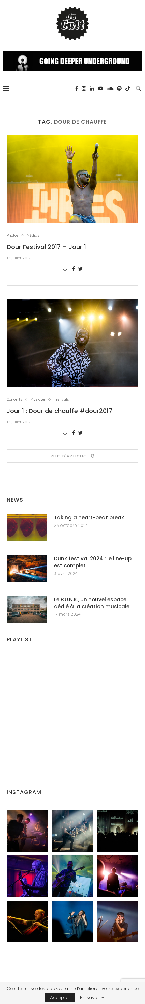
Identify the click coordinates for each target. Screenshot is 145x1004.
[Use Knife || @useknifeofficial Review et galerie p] (117, 831)
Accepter (60, 997)
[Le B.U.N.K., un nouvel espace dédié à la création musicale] (27, 609)
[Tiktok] (127, 88)
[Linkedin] (92, 88)
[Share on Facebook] (73, 269)
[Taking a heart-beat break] (27, 527)
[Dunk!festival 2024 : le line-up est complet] (27, 568)
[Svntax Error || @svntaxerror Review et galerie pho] (27, 876)
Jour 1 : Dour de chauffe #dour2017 (59, 410)
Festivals (61, 399)
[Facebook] (76, 88)
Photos (12, 235)
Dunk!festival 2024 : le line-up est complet (93, 562)
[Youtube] (100, 88)
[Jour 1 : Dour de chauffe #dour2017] (72, 343)
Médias (33, 235)
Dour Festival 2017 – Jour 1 (46, 246)
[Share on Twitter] (80, 269)
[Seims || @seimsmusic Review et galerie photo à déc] (72, 876)
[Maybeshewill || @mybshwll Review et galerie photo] (27, 831)
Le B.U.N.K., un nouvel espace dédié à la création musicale (91, 603)
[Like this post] (65, 269)
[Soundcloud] (110, 88)
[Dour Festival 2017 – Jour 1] (72, 179)
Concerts (14, 399)
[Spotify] (119, 88)
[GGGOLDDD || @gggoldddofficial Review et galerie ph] (72, 921)
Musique (37, 399)
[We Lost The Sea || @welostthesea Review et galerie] (72, 831)
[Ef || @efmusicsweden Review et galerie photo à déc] (117, 921)
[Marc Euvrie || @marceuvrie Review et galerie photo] (27, 921)
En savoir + (92, 997)
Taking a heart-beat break (89, 517)
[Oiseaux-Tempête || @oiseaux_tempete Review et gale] (117, 876)
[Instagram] (84, 88)
